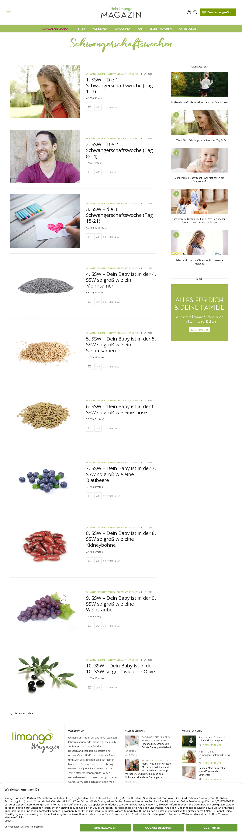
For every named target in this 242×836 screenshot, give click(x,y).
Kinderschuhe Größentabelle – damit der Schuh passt (199, 102)
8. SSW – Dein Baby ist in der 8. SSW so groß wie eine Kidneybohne (121, 539)
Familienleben (162, 737)
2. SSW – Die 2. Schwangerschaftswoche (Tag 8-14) (119, 150)
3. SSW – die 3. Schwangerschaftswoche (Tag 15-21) (119, 215)
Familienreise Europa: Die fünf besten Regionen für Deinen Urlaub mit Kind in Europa (199, 220)
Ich (139, 28)
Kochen (146, 760)
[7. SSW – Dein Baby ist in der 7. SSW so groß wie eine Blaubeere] (45, 480)
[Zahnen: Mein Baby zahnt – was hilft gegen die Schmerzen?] (199, 160)
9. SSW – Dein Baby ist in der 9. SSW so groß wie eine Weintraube (121, 603)
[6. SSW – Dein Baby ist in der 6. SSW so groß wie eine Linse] (45, 415)
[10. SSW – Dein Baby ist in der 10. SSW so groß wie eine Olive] (45, 675)
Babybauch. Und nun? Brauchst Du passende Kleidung (199, 262)
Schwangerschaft (56, 28)
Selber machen (161, 28)
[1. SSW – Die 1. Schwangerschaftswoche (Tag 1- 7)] (45, 91)
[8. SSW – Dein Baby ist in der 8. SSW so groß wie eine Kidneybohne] (45, 545)
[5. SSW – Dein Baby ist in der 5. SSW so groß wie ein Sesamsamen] (45, 351)
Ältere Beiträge (23, 713)
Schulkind (122, 28)
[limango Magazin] (28, 12)
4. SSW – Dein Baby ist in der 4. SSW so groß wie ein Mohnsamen (121, 280)
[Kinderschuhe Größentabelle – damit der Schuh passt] (199, 84)
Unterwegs (187, 28)
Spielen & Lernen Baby (154, 740)
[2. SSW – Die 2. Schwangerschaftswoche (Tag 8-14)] (45, 156)
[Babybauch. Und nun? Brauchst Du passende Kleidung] (199, 242)
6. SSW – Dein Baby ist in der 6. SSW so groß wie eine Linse (121, 409)
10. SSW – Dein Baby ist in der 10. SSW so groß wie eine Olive (120, 668)
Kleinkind (100, 28)
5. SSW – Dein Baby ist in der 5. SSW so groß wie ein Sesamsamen (121, 344)
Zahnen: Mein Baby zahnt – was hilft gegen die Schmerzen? (199, 179)
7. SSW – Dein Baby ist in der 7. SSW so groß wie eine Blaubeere (121, 474)
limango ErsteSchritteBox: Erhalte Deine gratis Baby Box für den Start (149, 747)
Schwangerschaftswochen (123, 73)
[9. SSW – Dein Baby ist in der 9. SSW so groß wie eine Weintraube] (45, 610)
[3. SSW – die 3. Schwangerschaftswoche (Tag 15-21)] (45, 221)
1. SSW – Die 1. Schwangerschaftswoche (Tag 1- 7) (119, 85)
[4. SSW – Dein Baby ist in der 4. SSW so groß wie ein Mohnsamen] (45, 286)
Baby (81, 28)
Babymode (148, 737)
